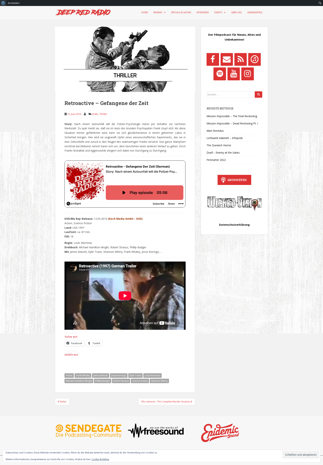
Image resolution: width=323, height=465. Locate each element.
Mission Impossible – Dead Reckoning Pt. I (232, 123)
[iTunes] (254, 59)
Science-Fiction (140, 380)
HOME (144, 12)
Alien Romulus (215, 130)
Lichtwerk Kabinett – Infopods (225, 138)
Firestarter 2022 (216, 160)
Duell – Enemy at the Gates (223, 152)
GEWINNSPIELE (254, 12)
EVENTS (218, 12)
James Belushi (100, 375)
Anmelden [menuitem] (14, 2)
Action (69, 375)
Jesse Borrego (118, 375)
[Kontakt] (227, 59)
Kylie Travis (135, 375)
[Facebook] (213, 59)
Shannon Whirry (159, 380)
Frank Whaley (83, 375)
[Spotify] (219, 73)
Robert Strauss (121, 380)
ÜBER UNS (236, 12)
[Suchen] (258, 94)
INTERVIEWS (203, 12)
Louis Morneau (152, 375)
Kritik (95, 114)
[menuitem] (3, 3)
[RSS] (240, 59)
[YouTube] (233, 73)
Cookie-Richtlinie (100, 459)
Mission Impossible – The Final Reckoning (232, 116)
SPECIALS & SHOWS (181, 12)
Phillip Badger (102, 380)
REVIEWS (157, 12)
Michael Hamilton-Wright (79, 380)
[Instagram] (247, 73)
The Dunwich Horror (219, 145)
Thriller (103, 114)
